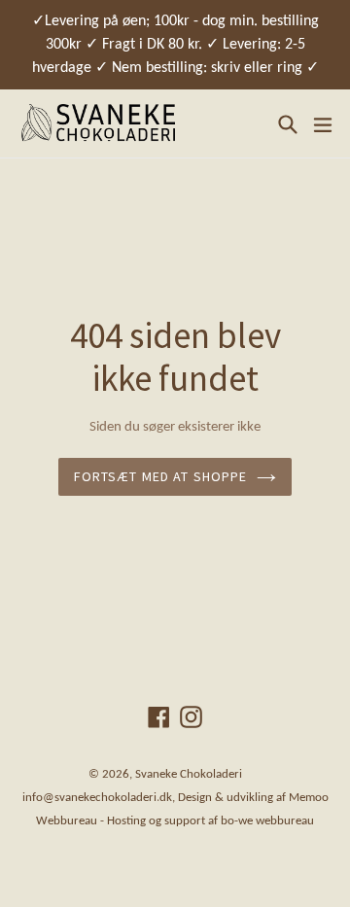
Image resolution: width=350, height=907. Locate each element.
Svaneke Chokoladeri (188, 774)
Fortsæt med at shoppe (161, 476)
